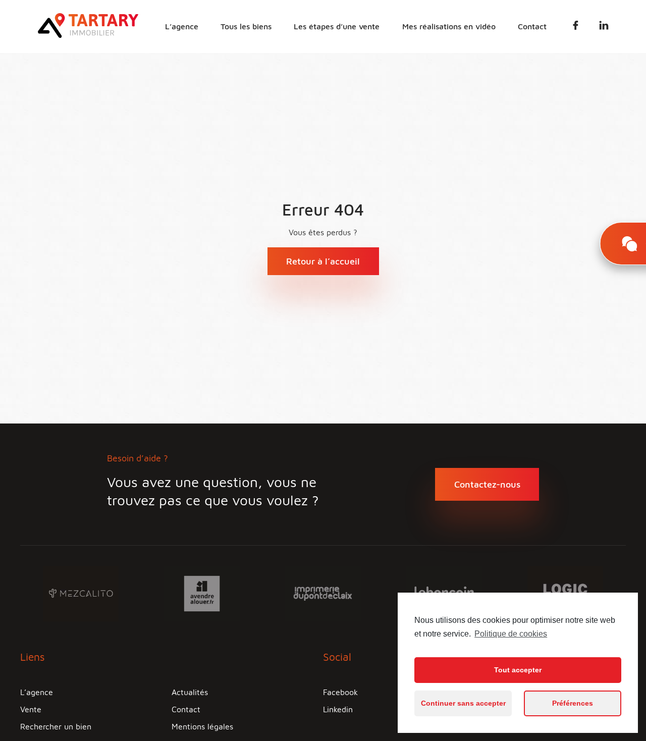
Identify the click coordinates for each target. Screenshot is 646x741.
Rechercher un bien (55, 726)
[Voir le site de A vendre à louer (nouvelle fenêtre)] (202, 592)
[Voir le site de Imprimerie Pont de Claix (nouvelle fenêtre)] (323, 592)
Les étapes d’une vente (337, 26)
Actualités (190, 692)
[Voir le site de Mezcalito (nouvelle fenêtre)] (81, 592)
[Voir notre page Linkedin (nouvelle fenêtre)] (604, 27)
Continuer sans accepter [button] (463, 703)
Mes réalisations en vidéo (449, 26)
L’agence (181, 26)
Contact (532, 26)
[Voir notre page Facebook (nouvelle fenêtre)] (575, 27)
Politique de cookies (510, 633)
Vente (30, 709)
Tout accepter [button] (518, 670)
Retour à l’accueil (323, 261)
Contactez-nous (487, 484)
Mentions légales (202, 726)
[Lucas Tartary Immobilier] (88, 34)
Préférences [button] (572, 703)
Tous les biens (246, 26)
